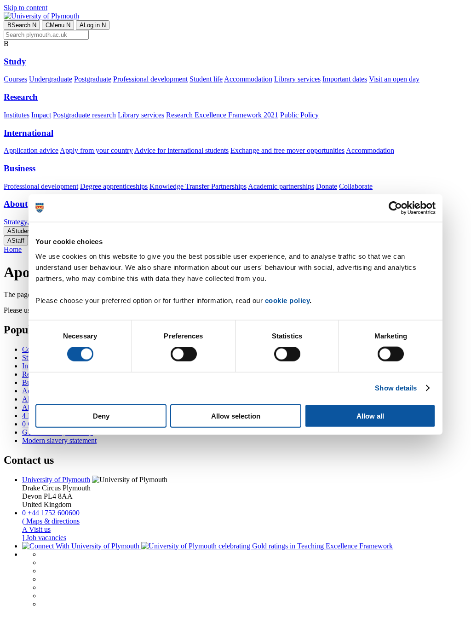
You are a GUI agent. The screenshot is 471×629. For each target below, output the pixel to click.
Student (19, 230)
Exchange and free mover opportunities (287, 150)
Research (21, 97)
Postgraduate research (84, 115)
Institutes (16, 115)
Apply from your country (96, 150)
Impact (41, 115)
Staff (15, 240)
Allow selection (235, 415)
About (16, 204)
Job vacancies (44, 538)
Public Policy (299, 115)
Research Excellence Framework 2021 (222, 115)
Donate (326, 186)
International (28, 133)
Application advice (31, 150)
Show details (396, 388)
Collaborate (356, 186)
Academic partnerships (281, 186)
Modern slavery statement (59, 440)
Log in (93, 25)
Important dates (344, 79)
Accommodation (248, 79)
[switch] (184, 354)
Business (19, 168)
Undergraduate (50, 79)
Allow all (370, 415)
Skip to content (25, 8)
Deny (101, 415)
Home (13, 249)
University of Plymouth (56, 479)
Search (21, 25)
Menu (58, 25)
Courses (15, 79)
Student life (206, 79)
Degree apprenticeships (114, 186)
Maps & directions (51, 521)
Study (15, 61)
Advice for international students (181, 150)
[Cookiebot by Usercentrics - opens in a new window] (395, 208)
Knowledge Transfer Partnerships (198, 186)
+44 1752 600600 (51, 513)
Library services (297, 79)
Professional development (150, 79)
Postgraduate (92, 79)
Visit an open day (394, 79)
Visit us (36, 529)
